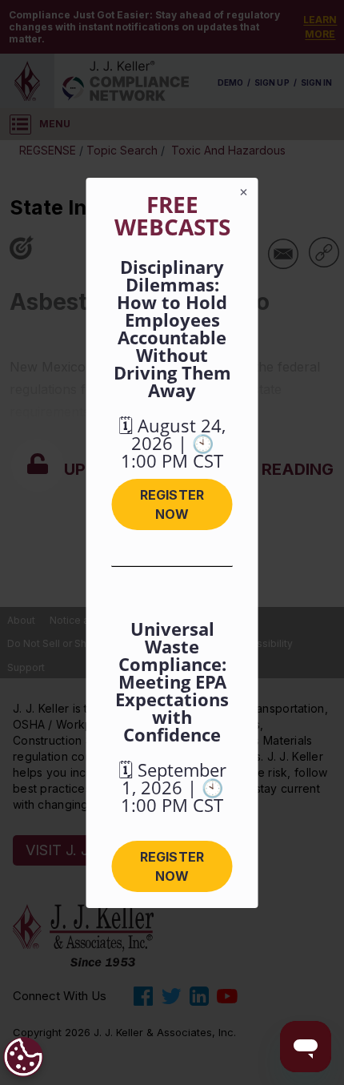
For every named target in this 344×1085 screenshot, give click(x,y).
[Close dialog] (244, 192)
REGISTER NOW (171, 504)
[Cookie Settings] (23, 1057)
